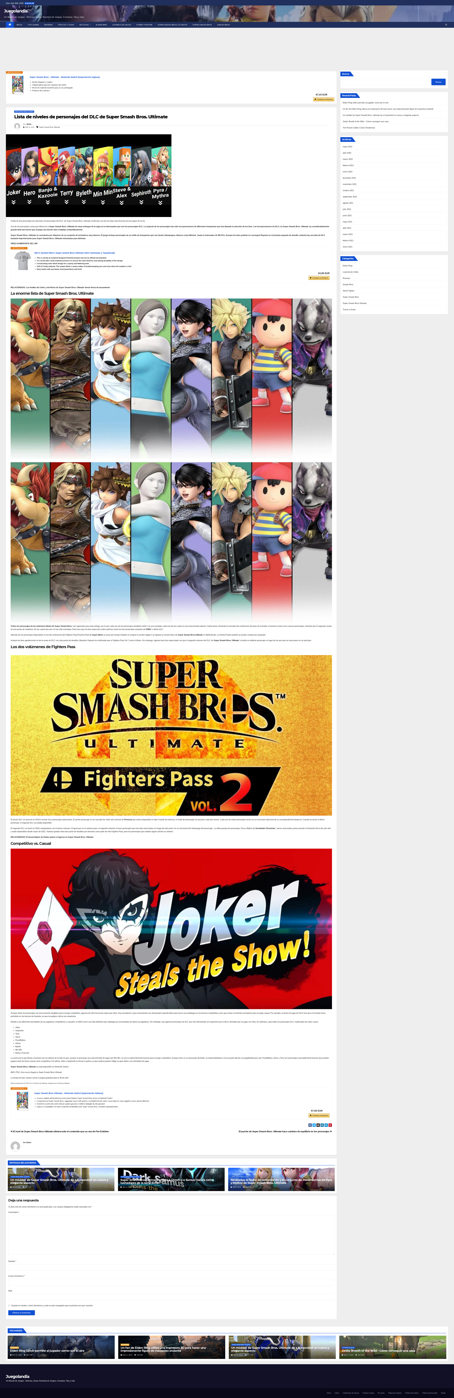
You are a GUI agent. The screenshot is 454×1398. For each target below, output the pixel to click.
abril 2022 (347, 153)
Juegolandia (16, 11)
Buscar (345, 74)
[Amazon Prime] (331, 95)
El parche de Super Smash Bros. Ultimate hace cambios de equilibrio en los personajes (284, 1131)
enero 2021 (348, 247)
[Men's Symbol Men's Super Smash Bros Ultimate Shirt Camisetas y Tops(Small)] (22, 260)
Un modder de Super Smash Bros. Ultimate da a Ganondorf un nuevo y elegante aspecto (59, 1181)
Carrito (337, 1393)
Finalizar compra (368, 1393)
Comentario (13, 1212)
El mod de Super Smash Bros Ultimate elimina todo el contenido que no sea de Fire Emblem (61, 1131)
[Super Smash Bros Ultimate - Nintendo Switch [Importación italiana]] (22, 1101)
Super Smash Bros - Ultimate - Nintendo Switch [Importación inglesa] (65, 77)
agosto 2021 (348, 203)
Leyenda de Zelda (121, 25)
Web (10, 1291)
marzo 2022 (348, 159)
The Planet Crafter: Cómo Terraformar (359, 128)
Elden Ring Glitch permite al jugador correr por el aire (366, 103)
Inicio (19, 25)
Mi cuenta (381, 1393)
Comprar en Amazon (325, 99)
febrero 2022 (348, 165)
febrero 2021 (348, 241)
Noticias (84, 25)
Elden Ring (101, 25)
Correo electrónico (16, 1276)
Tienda (443, 1393)
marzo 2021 (348, 234)
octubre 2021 (348, 190)
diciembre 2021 (349, 178)
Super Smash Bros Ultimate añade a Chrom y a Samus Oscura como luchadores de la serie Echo (167, 1181)
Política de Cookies (412, 1393)
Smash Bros (223, 25)
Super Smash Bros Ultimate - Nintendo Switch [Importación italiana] (68, 1093)
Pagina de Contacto (395, 1393)
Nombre (12, 1261)
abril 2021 (347, 228)
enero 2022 (348, 172)
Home (329, 1393)
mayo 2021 (347, 222)
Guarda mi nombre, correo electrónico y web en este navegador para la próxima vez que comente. (52, 1306)
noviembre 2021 (350, 184)
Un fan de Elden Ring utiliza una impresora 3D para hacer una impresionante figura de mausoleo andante (388, 109)
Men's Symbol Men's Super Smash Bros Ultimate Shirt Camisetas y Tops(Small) (74, 253)
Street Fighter (144, 25)
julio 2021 (347, 209)
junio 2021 (347, 216)
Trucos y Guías (66, 25)
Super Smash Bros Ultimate (172, 25)
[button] (446, 25)
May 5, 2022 (238, 1355)
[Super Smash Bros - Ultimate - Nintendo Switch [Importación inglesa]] (17, 84)
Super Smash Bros (202, 25)
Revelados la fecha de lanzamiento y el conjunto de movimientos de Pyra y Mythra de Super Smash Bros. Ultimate (281, 1181)
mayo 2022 (347, 147)
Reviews (48, 25)
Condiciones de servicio (351, 1393)
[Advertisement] (227, 45)
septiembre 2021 (350, 197)
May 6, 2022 (17, 1355)
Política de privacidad (429, 1393)
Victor (28, 124)
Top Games (33, 25)
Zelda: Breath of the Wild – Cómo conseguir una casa (366, 121)
